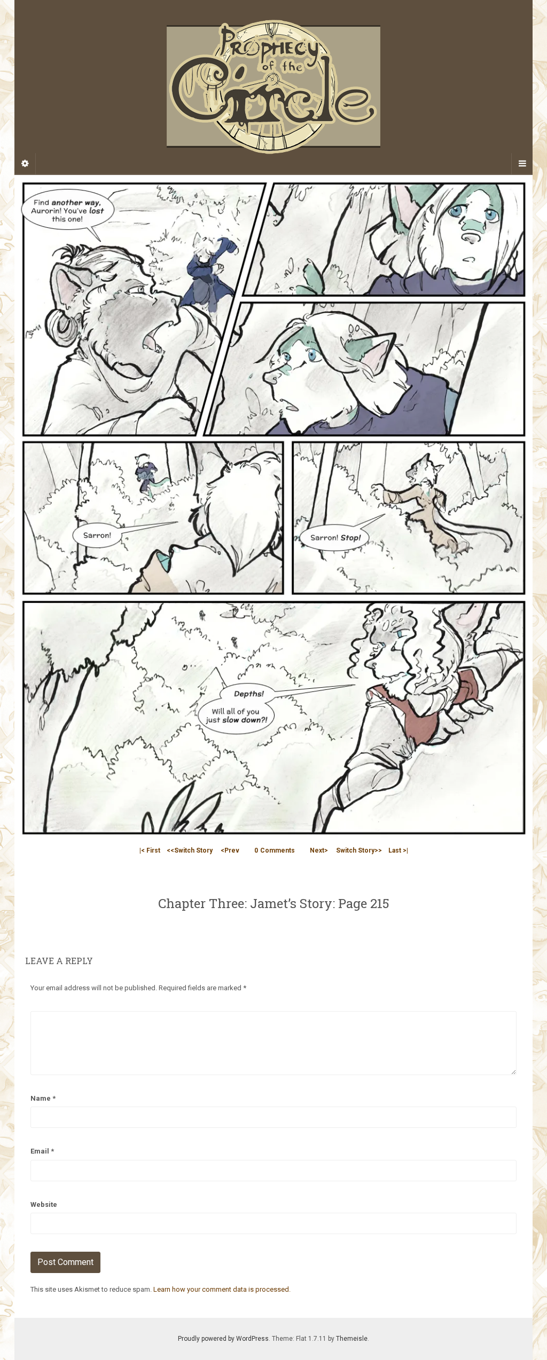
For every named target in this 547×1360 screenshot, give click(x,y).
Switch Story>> (359, 850)
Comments (274, 850)
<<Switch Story (190, 850)
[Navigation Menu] (522, 163)
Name (43, 1098)
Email (42, 1151)
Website (43, 1204)
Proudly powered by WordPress (223, 1338)
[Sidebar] (25, 163)
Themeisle (352, 1338)
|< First (149, 850)
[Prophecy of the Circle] (273, 87)
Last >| (398, 850)
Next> (319, 850)
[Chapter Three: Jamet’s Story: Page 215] (273, 508)
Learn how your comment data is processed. (222, 1289)
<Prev (230, 850)
